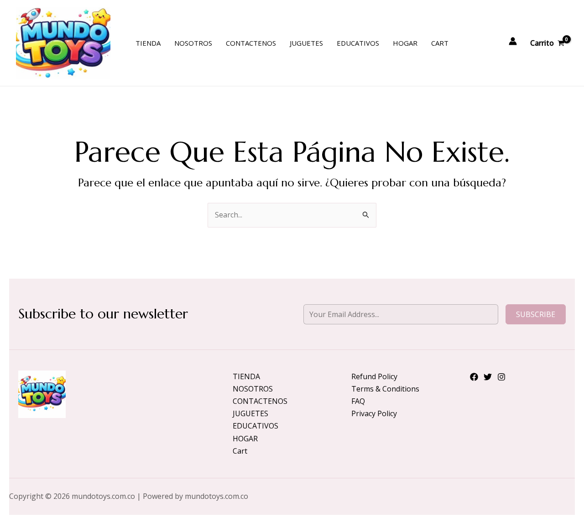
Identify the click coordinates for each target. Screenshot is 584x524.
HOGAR (405, 43)
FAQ (358, 401)
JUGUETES (306, 43)
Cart (439, 43)
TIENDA (148, 43)
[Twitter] (488, 377)
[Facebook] (474, 377)
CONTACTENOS (251, 43)
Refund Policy (374, 376)
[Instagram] (501, 377)
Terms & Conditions (385, 389)
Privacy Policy (374, 413)
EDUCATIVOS (358, 43)
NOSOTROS (193, 43)
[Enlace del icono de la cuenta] (513, 41)
